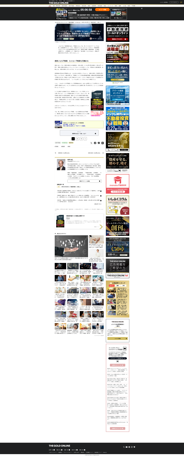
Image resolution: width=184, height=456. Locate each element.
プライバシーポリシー (68, 452)
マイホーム (66, 38)
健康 (120, 5)
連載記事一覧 (97, 204)
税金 (105, 5)
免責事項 (60, 452)
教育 (116, 5)
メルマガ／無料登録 (164, 2)
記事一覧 (51, 449)
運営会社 (82, 452)
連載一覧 (66, 449)
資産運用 (94, 5)
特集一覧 (58, 449)
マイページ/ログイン (174, 2)
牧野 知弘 (70, 159)
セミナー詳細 (102, 9)
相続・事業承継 (56, 5)
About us (105, 452)
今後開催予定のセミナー (118, 9)
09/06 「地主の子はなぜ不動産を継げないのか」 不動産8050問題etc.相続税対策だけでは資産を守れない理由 (117, 412)
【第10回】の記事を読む (94, 153)
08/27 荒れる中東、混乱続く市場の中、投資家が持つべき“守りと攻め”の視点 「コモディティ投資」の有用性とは (117, 380)
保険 (89, 5)
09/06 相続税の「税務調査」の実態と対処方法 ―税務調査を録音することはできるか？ (117, 418)
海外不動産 (71, 5)
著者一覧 (74, 449)
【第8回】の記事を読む (64, 153)
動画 (129, 5)
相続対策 (71, 38)
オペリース (110, 5)
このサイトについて (53, 452)
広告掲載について (89, 452)
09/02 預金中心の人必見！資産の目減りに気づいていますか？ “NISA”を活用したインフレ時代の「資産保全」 (117, 399)
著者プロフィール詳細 (85, 181)
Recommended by (98, 335)
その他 (124, 5)
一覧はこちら (119, 17)
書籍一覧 (81, 449)
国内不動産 (64, 5)
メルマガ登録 (118, 338)
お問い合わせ (76, 452)
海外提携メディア (98, 452)
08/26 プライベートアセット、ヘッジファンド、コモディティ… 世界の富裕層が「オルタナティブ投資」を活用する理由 (117, 370)
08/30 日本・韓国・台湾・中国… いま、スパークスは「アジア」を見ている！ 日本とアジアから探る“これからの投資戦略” (117, 386)
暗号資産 (100, 5)
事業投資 (78, 5)
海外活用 (84, 5)
